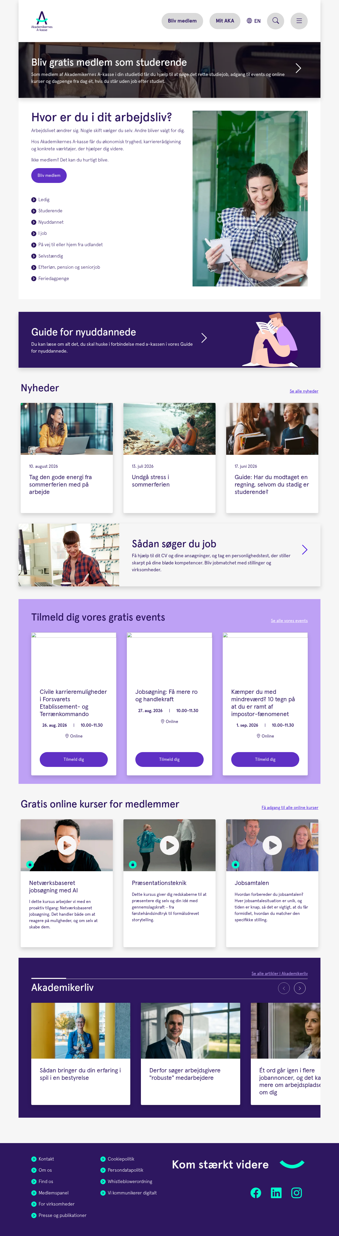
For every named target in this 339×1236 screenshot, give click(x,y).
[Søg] (275, 21)
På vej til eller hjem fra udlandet (70, 244)
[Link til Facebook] (256, 1193)
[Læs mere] (305, 557)
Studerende (50, 211)
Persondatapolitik (125, 1170)
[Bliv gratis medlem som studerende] (169, 70)
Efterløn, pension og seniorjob (69, 267)
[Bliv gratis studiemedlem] (298, 72)
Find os (46, 1181)
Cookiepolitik (121, 1159)
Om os (45, 1170)
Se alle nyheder (304, 391)
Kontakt (46, 1159)
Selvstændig (50, 256)
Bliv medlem (182, 21)
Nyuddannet (51, 222)
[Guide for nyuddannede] (169, 340)
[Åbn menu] (299, 21)
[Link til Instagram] (296, 1193)
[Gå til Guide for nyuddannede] (204, 342)
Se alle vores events (289, 621)
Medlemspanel (54, 1193)
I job (42, 233)
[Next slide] (300, 988)
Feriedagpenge (53, 278)
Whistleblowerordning (130, 1181)
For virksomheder (57, 1204)
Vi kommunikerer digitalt (132, 1193)
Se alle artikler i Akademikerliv (280, 974)
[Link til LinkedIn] (276, 1193)
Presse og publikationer (63, 1215)
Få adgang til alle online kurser (290, 808)
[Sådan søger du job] (169, 555)
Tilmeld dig (74, 759)
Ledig (44, 199)
